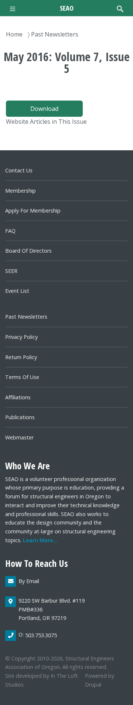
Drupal (93, 684)
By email (28, 581)
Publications (20, 417)
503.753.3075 (41, 635)
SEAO (67, 8)
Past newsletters (26, 316)
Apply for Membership (33, 210)
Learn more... (40, 540)
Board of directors (28, 250)
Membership (20, 190)
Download (44, 109)
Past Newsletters (54, 34)
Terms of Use (22, 376)
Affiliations (18, 397)
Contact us (19, 170)
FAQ (10, 230)
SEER (11, 270)
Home (14, 34)
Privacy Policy (21, 336)
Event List (17, 290)
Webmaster (19, 437)
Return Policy (21, 357)
